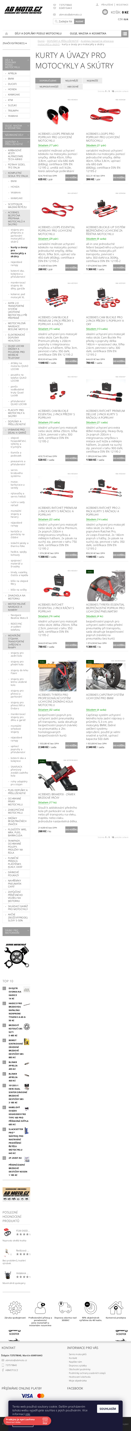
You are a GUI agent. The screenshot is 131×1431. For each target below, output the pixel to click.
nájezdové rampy (16, 263)
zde (27, 1414)
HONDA (15, 186)
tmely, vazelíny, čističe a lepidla (19, 574)
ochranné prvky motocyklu (15, 801)
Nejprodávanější (49, 86)
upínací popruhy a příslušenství (18, 749)
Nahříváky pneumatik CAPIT (14, 883)
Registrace (122, 4)
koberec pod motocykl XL (18, 295)
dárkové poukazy (13, 874)
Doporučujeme (48, 80)
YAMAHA (16, 192)
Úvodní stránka (7, 33)
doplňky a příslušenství (16, 423)
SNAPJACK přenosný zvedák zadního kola (19, 771)
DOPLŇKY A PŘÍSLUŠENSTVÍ (14, 143)
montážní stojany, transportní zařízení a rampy (16, 641)
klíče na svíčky (19, 589)
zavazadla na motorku (16, 597)
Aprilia (12, 73)
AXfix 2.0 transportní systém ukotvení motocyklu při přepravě (17, 310)
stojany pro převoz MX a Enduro (18, 705)
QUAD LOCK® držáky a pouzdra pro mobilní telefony (16, 352)
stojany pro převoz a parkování (17, 693)
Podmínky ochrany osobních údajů (87, 1373)
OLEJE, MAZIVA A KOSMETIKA (88, 33)
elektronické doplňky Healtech (16, 337)
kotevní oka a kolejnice (18, 759)
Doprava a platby (78, 1365)
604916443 (65, 8)
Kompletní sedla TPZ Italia (18, 174)
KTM (10, 100)
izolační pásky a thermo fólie (19, 544)
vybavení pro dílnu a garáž (17, 431)
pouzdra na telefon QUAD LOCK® (18, 377)
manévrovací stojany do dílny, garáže (18, 285)
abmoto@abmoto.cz (16, 1360)
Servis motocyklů (77, 1354)
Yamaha (13, 115)
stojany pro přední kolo (17, 663)
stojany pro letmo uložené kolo (19, 682)
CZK (120, 19)
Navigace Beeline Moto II (19, 616)
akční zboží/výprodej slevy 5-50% (18, 917)
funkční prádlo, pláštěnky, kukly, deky (15, 862)
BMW (11, 78)
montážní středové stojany (16, 728)
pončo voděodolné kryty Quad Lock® (17, 391)
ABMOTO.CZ (11, 1370)
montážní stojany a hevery (16, 513)
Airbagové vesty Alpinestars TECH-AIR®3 (15, 155)
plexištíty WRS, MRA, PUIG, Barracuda (17, 832)
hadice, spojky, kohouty (19, 553)
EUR (126, 19)
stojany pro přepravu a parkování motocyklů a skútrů (18, 235)
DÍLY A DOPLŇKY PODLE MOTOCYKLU (38, 33)
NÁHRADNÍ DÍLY (14, 134)
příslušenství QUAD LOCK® (19, 403)
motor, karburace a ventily (18, 484)
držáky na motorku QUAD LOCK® (19, 366)
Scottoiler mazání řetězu (17, 205)
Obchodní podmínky (79, 1369)
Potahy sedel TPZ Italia (16, 166)
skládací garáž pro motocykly (18, 908)
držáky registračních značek (17, 821)
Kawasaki (14, 94)
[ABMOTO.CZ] (23, 10)
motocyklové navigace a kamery (17, 606)
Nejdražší (92, 80)
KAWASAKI (17, 198)
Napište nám (75, 1361)
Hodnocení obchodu (80, 1376)
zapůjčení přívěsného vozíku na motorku (15, 896)
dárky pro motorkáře (12, 931)
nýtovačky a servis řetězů (18, 495)
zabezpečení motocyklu (16, 811)
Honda (12, 89)
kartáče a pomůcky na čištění (18, 534)
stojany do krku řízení (19, 672)
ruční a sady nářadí (18, 503)
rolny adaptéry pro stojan (19, 783)
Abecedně (73, 86)
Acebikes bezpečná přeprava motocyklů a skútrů (16, 218)
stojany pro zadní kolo (17, 654)
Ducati (12, 84)
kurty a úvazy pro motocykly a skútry (19, 252)
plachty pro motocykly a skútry (16, 413)
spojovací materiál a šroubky (17, 563)
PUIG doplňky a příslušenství (18, 791)
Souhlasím (108, 1409)
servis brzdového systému (17, 473)
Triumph (13, 110)
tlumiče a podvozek (16, 454)
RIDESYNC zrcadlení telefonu (16, 626)
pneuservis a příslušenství (18, 463)
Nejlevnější (71, 80)
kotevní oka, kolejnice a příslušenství (18, 273)
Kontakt (73, 1358)
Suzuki (12, 105)
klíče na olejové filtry (19, 582)
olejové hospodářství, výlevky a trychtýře (18, 442)
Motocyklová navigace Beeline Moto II (18, 326)
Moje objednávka (78, 1380)
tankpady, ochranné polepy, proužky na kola (15, 846)
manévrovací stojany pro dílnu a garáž (18, 717)
